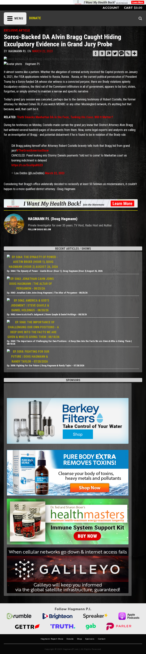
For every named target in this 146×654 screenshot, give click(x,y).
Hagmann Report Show (52, 639)
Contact (101, 639)
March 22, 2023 (54, 173)
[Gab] (102, 53)
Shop (79, 639)
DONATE (35, 18)
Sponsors (89, 639)
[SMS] (121, 53)
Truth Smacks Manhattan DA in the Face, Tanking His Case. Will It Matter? (65, 117)
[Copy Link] (128, 53)
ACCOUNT (111, 8)
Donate (70, 639)
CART (128, 8)
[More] (134, 53)
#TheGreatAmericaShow (33, 150)
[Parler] (108, 53)
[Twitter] (115, 53)
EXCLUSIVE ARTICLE (17, 30)
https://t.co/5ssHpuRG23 (27, 165)
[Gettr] (95, 53)
